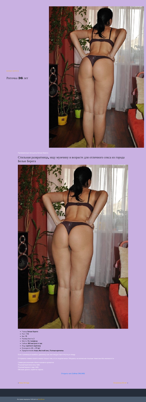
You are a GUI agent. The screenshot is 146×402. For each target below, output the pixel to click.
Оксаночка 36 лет (120, 383)
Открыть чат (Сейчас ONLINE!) (73, 373)
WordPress (41, 399)
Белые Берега (12, 71)
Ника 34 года (24, 383)
